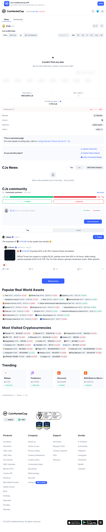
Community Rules (35, 479)
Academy (7, 457)
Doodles (6, 520)
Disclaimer (32, 484)
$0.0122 (81, 348)
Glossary (56, 475)
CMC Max (7, 470)
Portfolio (6, 511)
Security (31, 493)
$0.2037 (18, 360)
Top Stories (8, 475)
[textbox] (45, 228)
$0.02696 (54, 372)
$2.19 (21, 372)
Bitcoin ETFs (8, 484)
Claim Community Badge (92, 172)
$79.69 (18, 356)
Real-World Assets (11, 497)
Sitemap (6, 524)
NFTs (5, 506)
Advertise (7, 461)
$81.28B (35, 11)
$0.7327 (75, 360)
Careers (31, 497)
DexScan (7, 493)
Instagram (82, 470)
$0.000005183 (86, 364)
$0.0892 (75, 356)
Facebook (82, 475)
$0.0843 (18, 364)
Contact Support (60, 466)
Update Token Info (90, 164)
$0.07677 (53, 368)
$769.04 (49, 356)
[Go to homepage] (13, 11)
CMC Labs (7, 466)
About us (32, 457)
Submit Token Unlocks (91, 168)
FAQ (55, 470)
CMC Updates (9, 479)
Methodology (33, 488)
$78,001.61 (48, 348)
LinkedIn (81, 484)
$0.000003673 (51, 364)
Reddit (81, 479)
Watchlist (7, 515)
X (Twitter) (82, 457)
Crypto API (7, 488)
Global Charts (9, 502)
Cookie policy (33, 475)
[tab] (21, 35)
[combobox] (63, 35)
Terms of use (33, 461)
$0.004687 (20, 368)
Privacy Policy (34, 466)
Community (83, 461)
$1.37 (15, 352)
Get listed (57, 457)
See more (100, 207)
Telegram (82, 466)
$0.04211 (17, 348)
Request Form (59, 461)
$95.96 (73, 352)
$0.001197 (86, 368)
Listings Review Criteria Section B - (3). (53, 156)
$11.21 (48, 360)
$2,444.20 (43, 352)
